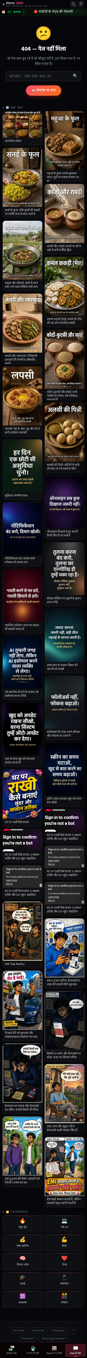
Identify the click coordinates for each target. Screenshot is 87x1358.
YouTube (18, 1330)
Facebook (38, 1330)
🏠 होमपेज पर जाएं (43, 90)
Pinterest (27, 1338)
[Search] (73, 4)
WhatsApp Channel (53, 1338)
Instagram (58, 1330)
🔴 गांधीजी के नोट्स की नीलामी (47, 11)
